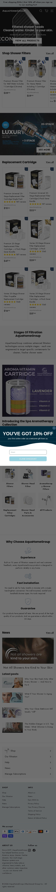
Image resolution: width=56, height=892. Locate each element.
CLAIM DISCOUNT (28, 459)
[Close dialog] (54, 428)
